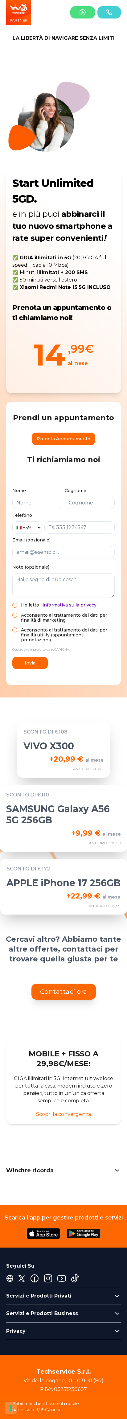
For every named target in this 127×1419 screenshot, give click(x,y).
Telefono (22, 515)
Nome (19, 490)
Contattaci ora (63, 991)
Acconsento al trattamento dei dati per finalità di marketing (64, 617)
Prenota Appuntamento (63, 439)
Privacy (16, 1331)
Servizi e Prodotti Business (42, 1313)
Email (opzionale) (31, 540)
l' (68, 605)
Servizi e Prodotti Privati (38, 1296)
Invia (30, 663)
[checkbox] (14, 605)
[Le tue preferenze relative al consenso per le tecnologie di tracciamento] (11, 1408)
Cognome (75, 490)
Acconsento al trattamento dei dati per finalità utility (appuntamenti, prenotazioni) (64, 635)
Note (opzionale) (30, 567)
